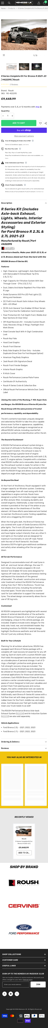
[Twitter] (17, 994)
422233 (5, 716)
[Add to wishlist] (40, 123)
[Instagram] (11, 994)
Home (3, 8)
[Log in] (39, 3)
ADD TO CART (18, 123)
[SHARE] (45, 123)
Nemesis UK (23, 1009)
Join (38, 984)
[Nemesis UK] (24, 882)
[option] (24, 34)
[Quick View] (17, 832)
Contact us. (40, 191)
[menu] (2, 3)
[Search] (9, 3)
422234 (20, 713)
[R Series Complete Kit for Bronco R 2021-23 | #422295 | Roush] (24, 831)
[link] (12, 794)
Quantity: (5, 111)
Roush (11, 90)
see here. (26, 144)
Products (11, 8)
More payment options (24, 136)
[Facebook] (4, 994)
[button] (40, 55)
